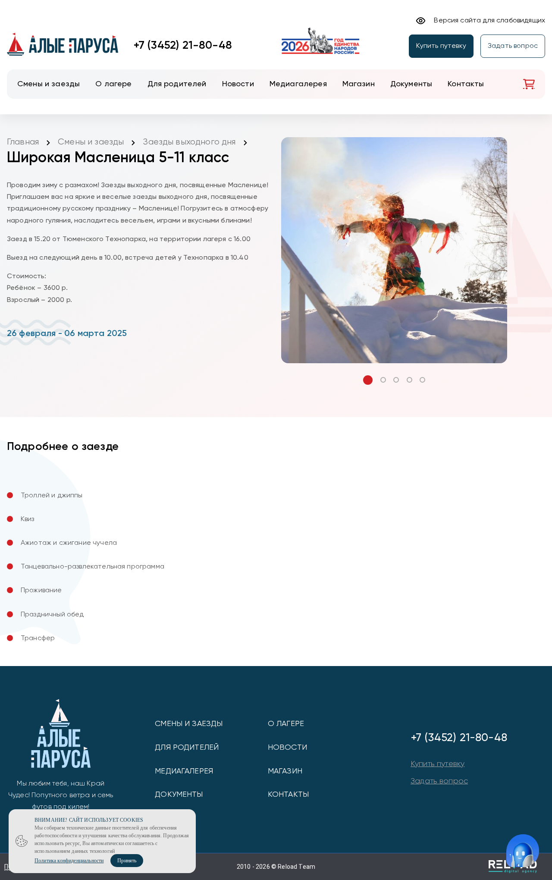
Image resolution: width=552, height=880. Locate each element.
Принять (126, 861)
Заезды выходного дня (189, 142)
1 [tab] (368, 380)
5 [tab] (422, 380)
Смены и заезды (91, 142)
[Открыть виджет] (522, 850)
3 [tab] (396, 380)
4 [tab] (409, 380)
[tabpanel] (394, 250)
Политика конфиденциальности (69, 861)
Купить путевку (441, 46)
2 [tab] (383, 380)
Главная (23, 142)
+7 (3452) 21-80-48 (183, 45)
